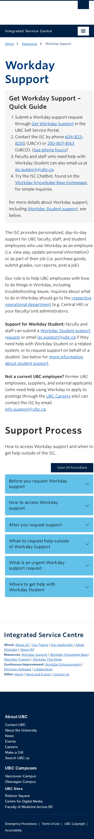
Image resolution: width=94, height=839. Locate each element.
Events (10, 741)
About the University (21, 730)
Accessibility (13, 830)
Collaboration (43, 669)
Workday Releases (17, 669)
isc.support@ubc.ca (34, 169)
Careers (11, 747)
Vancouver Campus (20, 776)
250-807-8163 (60, 143)
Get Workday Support (53, 123)
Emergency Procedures (21, 824)
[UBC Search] (83, 6)
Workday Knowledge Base (69, 654)
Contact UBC (15, 725)
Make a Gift (14, 752)
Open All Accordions (72, 467)
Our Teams (40, 645)
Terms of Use (51, 824)
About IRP (27, 649)
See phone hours (50, 150)
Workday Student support (53, 208)
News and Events (38, 674)
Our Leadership (62, 645)
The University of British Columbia (34, 10)
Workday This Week (47, 659)
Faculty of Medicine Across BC (29, 807)
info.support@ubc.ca (25, 409)
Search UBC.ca (17, 758)
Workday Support (34, 654)
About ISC (22, 645)
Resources (29, 44)
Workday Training (17, 659)
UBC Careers (58, 396)
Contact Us (61, 674)
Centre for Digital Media (24, 801)
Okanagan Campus (20, 782)
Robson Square (17, 796)
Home (9, 44)
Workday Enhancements (63, 664)
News (9, 736)
